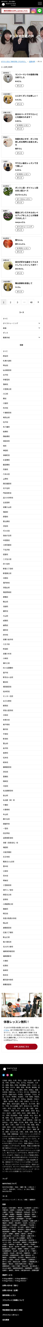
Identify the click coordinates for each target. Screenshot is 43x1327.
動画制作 (32, 1200)
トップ (4, 1178)
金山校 (5, 795)
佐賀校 (5, 965)
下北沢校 (6, 549)
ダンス (5, 332)
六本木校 (6, 474)
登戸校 (5, 672)
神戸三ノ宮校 (8, 890)
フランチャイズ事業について (13, 1300)
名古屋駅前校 (8, 790)
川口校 (5, 393)
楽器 (25, 1200)
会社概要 (5, 1320)
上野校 (5, 479)
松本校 (5, 757)
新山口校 (6, 937)
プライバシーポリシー (10, 1315)
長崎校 (5, 970)
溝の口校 (6, 663)
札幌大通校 (7, 360)
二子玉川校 (7, 559)
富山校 (5, 743)
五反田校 (6, 502)
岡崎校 (5, 781)
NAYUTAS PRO (7, 1191)
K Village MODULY (20, 1281)
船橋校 (5, 431)
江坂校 (5, 871)
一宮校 (5, 828)
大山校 (5, 616)
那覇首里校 (7, 984)
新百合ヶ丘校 (8, 677)
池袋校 (5, 606)
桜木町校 (6, 691)
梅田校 (5, 847)
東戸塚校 (6, 724)
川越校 (5, 403)
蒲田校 (5, 512)
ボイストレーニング (8, 1200)
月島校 (5, 469)
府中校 (5, 635)
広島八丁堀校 (8, 932)
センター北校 (8, 696)
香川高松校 (7, 942)
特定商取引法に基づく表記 (12, 1310)
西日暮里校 (7, 483)
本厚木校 (6, 720)
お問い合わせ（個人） (10, 1285)
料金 (16, 1187)
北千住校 (6, 488)
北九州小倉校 (8, 946)
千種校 (5, 805)
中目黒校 (6, 540)
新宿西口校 (7, 573)
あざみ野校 (7, 701)
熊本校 (5, 975)
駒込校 (5, 601)
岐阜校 (5, 762)
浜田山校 (6, 587)
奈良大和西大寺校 (9, 918)
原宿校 (5, 516)
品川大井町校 (8, 497)
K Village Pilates (7, 1281)
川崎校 (5, 658)
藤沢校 (5, 729)
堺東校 (5, 880)
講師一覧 (23, 1187)
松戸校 (5, 422)
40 (31, 302)
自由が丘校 (7, 535)
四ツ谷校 (6, 564)
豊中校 (5, 866)
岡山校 (5, 923)
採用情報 (5, 1305)
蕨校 (4, 398)
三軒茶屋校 (7, 545)
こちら (6, 1030)
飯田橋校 (6, 464)
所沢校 (5, 408)
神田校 (5, 450)
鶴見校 (5, 705)
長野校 (5, 753)
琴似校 (5, 365)
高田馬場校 (7, 592)
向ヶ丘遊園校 (8, 668)
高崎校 (5, 384)
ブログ (4, 1189)
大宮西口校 (7, 389)
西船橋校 (6, 436)
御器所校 (6, 824)
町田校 (5, 649)
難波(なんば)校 (8, 861)
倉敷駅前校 (7, 927)
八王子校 (6, 644)
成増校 (5, 620)
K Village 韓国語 (7, 1278)
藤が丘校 (6, 819)
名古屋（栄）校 (9, 800)
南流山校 (6, 417)
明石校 (5, 913)
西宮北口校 (7, 894)
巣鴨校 (5, 597)
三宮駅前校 (7, 885)
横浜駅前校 (7, 686)
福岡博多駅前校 (9, 951)
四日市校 (6, 833)
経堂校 (5, 554)
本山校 (5, 814)
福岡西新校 (7, 956)
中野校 (5, 578)
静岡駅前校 (7, 767)
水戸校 (5, 375)
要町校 (5, 611)
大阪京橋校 (7, 852)
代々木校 (6, 531)
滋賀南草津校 (8, 838)
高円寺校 (6, 582)
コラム (19, 1189)
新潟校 (5, 738)
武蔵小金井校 (8, 639)
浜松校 (5, 772)
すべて (5, 318)
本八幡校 (6, 427)
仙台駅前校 (7, 370)
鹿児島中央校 (8, 979)
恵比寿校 (6, 521)
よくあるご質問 (29, 1189)
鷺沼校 (5, 682)
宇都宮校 (6, 379)
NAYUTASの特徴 (7, 1187)
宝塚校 (5, 899)
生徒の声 (12, 1189)
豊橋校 (5, 776)
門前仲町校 (7, 493)
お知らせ (31, 1187)
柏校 (4, 446)
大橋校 (5, 961)
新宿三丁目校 (8, 568)
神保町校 (6, 455)
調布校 (5, 630)
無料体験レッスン (9, 1295)
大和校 (5, 715)
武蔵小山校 (7, 507)
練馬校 (5, 625)
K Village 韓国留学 (21, 1278)
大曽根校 (6, 809)
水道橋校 (6, 460)
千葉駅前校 (7, 412)
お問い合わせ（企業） (10, 1290)
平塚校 (5, 734)
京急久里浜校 (8, 710)
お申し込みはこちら (21, 1046)
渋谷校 (5, 526)
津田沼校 (6, 441)
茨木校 (5, 875)
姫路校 (5, 909)
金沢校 (5, 748)
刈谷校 (5, 786)
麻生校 (5, 356)
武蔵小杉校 (7, 653)
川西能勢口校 (8, 904)
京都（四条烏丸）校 (10, 842)
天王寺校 (6, 857)
